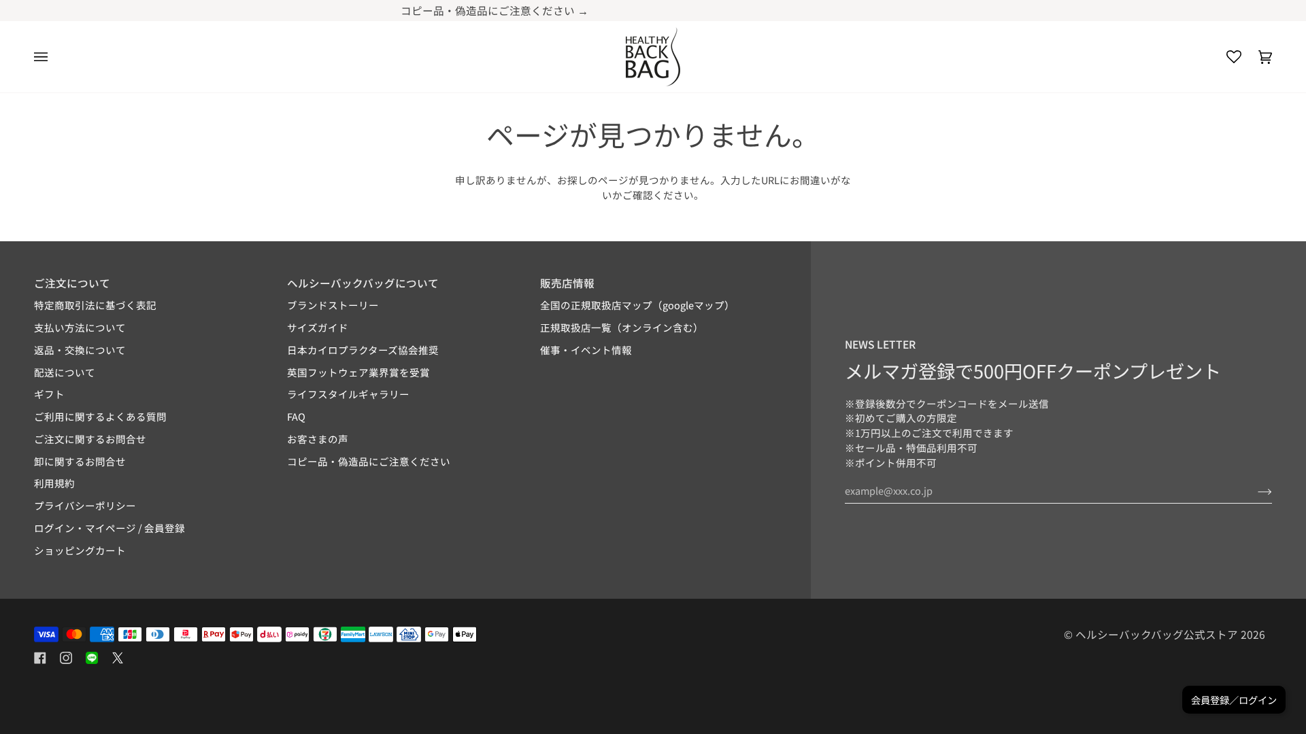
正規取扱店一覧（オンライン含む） (621, 327)
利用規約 (54, 483)
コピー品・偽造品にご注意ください (368, 461)
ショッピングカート (80, 550)
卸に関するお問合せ (80, 461)
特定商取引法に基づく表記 (95, 305)
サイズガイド (317, 327)
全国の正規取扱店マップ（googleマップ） (637, 305)
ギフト (49, 394)
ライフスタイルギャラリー (348, 394)
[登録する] (1254, 491)
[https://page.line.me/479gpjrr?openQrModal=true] (92, 658)
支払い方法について (80, 327)
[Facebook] (40, 658)
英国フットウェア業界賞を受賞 (358, 372)
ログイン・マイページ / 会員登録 (109, 528)
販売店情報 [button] (567, 282)
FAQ (296, 416)
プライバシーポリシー (85, 505)
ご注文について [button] (72, 282)
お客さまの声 (317, 439)
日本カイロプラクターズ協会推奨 (363, 350)
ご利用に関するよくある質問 (100, 416)
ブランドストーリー (333, 305)
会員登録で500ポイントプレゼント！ (829, 10)
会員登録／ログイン (1234, 700)
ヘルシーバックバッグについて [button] (363, 282)
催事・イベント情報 (586, 350)
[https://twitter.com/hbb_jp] (118, 658)
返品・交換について (80, 350)
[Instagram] (66, 658)
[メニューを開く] (49, 56)
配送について (64, 372)
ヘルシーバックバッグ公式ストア (1156, 634)
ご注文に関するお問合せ (90, 439)
